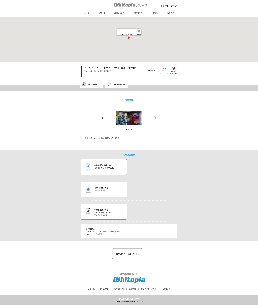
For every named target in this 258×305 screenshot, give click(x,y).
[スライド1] (126, 129)
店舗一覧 (91, 289)
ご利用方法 (104, 289)
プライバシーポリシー (149, 289)
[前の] (103, 118)
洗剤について (119, 289)
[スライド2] (128, 129)
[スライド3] (131, 129)
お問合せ (166, 289)
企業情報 (132, 289)
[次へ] (155, 118)
